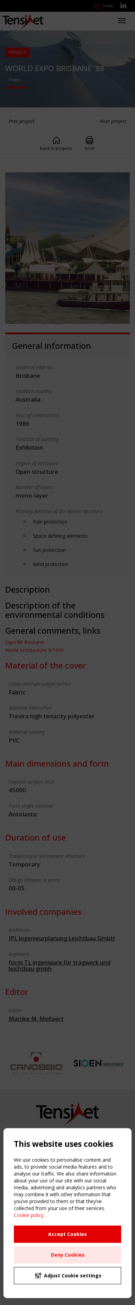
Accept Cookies (67, 1234)
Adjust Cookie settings (72, 1275)
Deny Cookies (67, 1254)
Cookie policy (29, 1215)
